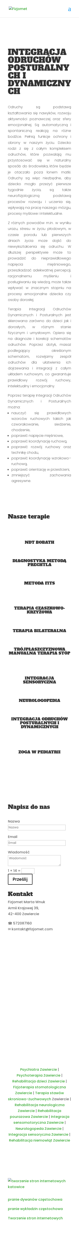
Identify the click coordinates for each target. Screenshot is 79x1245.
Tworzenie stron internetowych (35, 1218)
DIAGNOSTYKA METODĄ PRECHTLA (39, 562)
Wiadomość (19, 852)
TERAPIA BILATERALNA (39, 630)
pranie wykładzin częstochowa (35, 1208)
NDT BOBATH (39, 542)
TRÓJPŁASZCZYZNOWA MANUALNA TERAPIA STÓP (39, 651)
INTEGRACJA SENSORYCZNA (39, 680)
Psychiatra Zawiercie (38, 1069)
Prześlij (20, 879)
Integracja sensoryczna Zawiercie (38, 1134)
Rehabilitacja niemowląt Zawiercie (39, 1140)
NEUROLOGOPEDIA (39, 700)
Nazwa (14, 821)
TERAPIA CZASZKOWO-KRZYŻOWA (39, 610)
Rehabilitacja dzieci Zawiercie (38, 1081)
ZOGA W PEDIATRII (39, 752)
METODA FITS (39, 583)
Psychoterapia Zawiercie (38, 1075)
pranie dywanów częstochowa (35, 1199)
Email (12, 836)
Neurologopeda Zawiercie (38, 1128)
